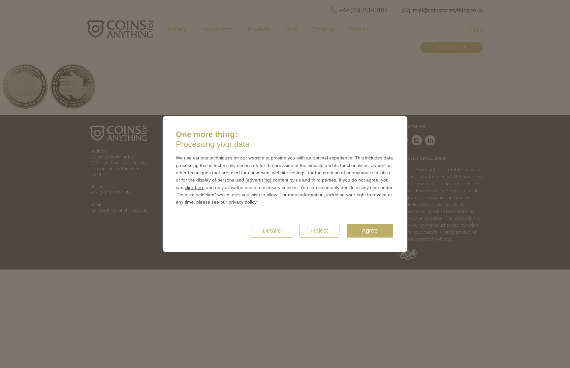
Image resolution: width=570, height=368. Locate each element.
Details (272, 230)
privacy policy (242, 202)
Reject (319, 230)
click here (195, 187)
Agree (370, 230)
